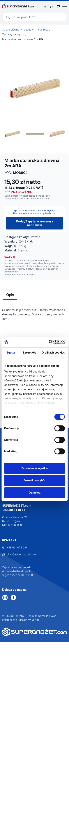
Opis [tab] (10, 295)
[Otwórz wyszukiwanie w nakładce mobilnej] (34, 17)
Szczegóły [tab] (29, 352)
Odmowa (34, 492)
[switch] (59, 428)
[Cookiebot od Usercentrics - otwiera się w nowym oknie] (49, 342)
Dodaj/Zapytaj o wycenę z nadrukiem (34, 223)
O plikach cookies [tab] (53, 352)
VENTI (35, 619)
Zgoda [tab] (11, 352)
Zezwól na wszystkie (34, 468)
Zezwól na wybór (34, 480)
